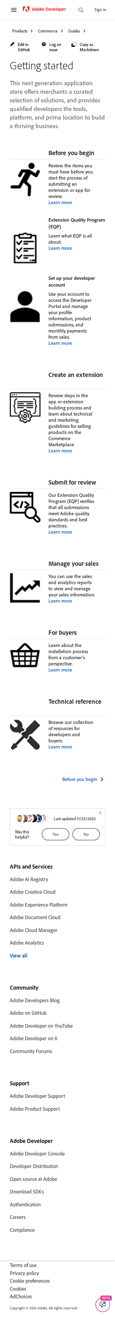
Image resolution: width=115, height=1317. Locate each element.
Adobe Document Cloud (35, 917)
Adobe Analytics (27, 942)
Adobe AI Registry (29, 879)
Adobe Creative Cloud (33, 892)
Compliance (22, 1230)
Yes (55, 834)
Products (19, 30)
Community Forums (31, 1051)
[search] (81, 10)
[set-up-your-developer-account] (68, 284)
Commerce (48, 30)
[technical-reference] (51, 709)
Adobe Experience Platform (38, 904)
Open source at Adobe (33, 1179)
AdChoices (21, 1296)
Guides (74, 30)
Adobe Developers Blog (35, 1000)
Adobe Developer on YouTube (41, 1025)
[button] (22, 47)
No (86, 834)
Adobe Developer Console (37, 1153)
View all (19, 955)
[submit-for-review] (99, 482)
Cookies (18, 1288)
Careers (18, 1217)
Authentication (25, 1204)
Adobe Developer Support (37, 1096)
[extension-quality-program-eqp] (64, 226)
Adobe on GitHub (28, 1013)
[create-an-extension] (51, 382)
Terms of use (23, 1265)
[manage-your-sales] (101, 563)
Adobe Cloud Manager (33, 930)
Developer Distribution (34, 1166)
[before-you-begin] (97, 153)
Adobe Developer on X (33, 1038)
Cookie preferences (30, 1280)
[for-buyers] (79, 632)
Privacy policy (24, 1273)
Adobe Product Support (35, 1109)
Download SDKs (27, 1191)
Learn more (60, 202)
